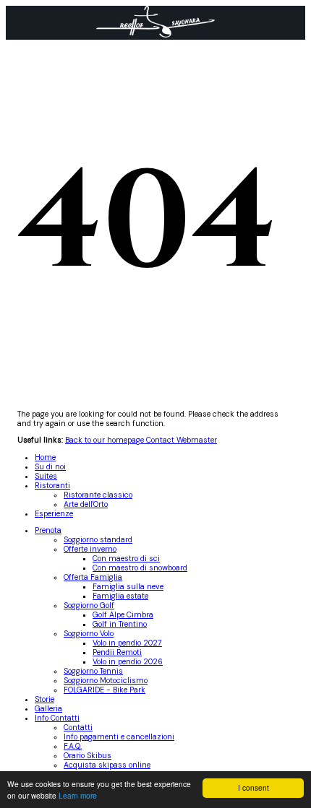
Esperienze (54, 513)
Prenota (48, 530)
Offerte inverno (90, 549)
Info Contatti (57, 718)
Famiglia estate (120, 596)
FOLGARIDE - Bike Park (104, 690)
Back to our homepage (105, 440)
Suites (46, 476)
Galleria (48, 708)
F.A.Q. (73, 746)
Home (45, 457)
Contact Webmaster (181, 440)
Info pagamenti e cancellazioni (119, 737)
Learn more (78, 795)
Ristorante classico (98, 495)
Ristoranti (52, 485)
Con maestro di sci (126, 558)
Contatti (78, 727)
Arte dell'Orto (86, 504)
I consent (253, 787)
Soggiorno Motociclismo (106, 680)
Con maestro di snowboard (140, 568)
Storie (44, 699)
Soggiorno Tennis (93, 671)
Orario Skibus (87, 755)
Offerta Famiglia (93, 577)
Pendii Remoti (117, 652)
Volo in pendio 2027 (127, 643)
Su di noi (50, 467)
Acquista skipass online (107, 765)
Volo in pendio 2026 (128, 661)
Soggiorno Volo (89, 633)
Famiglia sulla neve (128, 586)
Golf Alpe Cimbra (123, 615)
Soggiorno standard (98, 539)
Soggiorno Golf (89, 605)
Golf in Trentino (120, 624)
